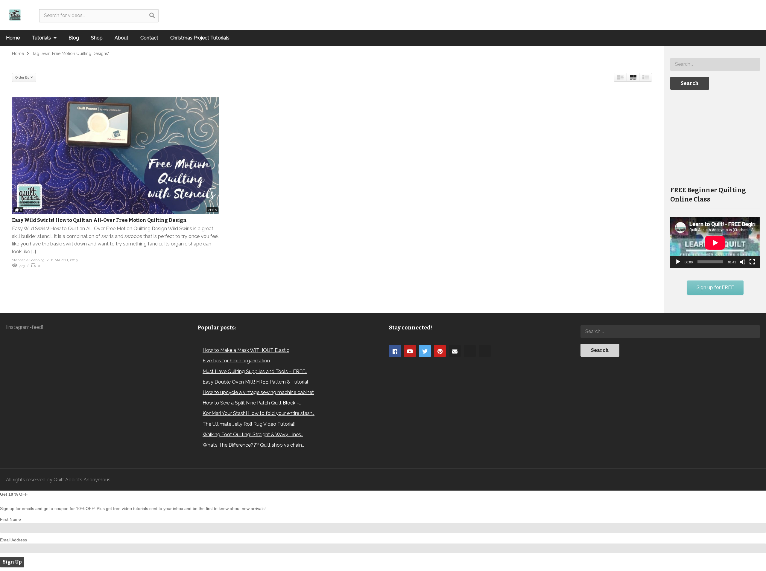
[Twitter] (425, 351)
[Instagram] (470, 351)
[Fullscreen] (752, 262)
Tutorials (42, 38)
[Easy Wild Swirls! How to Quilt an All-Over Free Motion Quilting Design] (115, 155)
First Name (10, 519)
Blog (74, 38)
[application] (715, 242)
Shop (97, 38)
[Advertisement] (715, 137)
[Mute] (743, 262)
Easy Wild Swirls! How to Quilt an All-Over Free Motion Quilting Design (99, 220)
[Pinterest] (440, 351)
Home (13, 38)
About (121, 38)
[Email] (455, 351)
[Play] (678, 262)
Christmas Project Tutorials (200, 38)
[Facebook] (395, 351)
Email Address (13, 540)
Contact (149, 38)
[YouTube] (410, 351)
